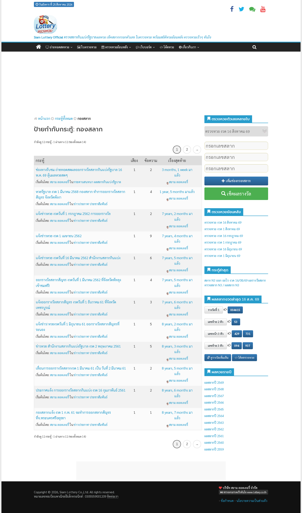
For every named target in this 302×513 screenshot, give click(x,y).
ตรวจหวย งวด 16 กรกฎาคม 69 (223, 236)
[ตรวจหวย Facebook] (232, 10)
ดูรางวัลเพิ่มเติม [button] (219, 357)
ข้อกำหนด (227, 501)
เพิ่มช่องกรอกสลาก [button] (238, 181)
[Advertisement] (151, 84)
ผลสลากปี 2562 (214, 429)
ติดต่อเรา (112, 496)
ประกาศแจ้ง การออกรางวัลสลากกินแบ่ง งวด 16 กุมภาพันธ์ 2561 (81, 390)
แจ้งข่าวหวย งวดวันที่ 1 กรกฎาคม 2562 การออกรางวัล (73, 213)
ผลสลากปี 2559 (214, 449)
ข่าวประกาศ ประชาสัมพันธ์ (90, 204)
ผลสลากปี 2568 (214, 389)
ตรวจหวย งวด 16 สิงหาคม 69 (222, 222)
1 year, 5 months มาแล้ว (177, 191)
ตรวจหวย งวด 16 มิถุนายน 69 (223, 249)
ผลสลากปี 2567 (214, 396)
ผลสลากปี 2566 (214, 402)
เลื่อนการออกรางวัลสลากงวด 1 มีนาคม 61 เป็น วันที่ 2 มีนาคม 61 (81, 368)
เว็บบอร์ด (145, 47)
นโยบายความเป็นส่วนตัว (251, 501)
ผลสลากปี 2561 (214, 436)
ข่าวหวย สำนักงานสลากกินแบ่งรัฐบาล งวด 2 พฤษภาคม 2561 (78, 346)
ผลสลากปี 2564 (214, 416)
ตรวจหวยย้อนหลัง (116, 47)
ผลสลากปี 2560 (214, 442)
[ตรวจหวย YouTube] (263, 10)
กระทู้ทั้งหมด (64, 118)
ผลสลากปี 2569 (214, 382)
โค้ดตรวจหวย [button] (246, 357)
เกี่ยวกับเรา (189, 47)
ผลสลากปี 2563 (214, 422)
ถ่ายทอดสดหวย (59, 47)
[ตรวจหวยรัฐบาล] (45, 24)
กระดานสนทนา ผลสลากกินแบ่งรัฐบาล (97, 182)
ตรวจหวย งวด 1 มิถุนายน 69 (222, 256)
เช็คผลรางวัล (238, 193)
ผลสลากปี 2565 (214, 409)
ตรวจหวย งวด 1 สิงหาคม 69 (222, 229)
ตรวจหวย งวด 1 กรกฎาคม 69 (222, 242)
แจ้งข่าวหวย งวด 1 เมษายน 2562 (59, 235)
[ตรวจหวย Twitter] (241, 10)
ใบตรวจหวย (89, 47)
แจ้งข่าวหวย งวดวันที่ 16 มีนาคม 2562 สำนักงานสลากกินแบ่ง (78, 257)
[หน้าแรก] (38, 47)
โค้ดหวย (168, 47)
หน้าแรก (43, 118)
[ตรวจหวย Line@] (252, 10)
